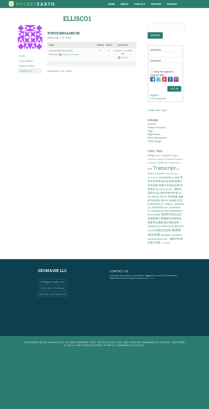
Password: (155, 60)
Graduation (152, 163)
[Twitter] (158, 81)
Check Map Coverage (52, 288)
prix (150, 168)
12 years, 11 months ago (122, 52)
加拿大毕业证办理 (169, 185)
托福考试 (156, 200)
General (75, 54)
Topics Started (26, 61)
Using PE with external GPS (61, 50)
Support (156, 4)
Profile (22, 56)
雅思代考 (175, 238)
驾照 (158, 242)
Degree (167, 155)
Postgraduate (174, 163)
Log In (174, 89)
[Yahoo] (176, 81)
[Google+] (164, 81)
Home (111, 4)
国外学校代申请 (169, 192)
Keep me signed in (163, 71)
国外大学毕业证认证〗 (165, 189)
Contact (139, 4)
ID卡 (160, 162)
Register (154, 95)
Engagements (25, 70)
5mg (150, 155)
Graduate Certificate (174, 159)
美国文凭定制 (163, 230)
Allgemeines (154, 134)
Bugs (150, 130)
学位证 (155, 196)
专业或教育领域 (165, 177)
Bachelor (158, 155)
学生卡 (163, 196)
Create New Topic (157, 110)
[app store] (183, 4)
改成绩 (173, 200)
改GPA (165, 200)
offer (166, 163)
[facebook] (197, 4)
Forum (151, 278)
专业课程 (175, 177)
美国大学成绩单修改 (172, 211)
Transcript (164, 168)
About (125, 4)
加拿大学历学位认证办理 (165, 179)
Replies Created (26, 65)
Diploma (160, 159)
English (172, 4)
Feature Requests (157, 127)
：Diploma (165, 243)
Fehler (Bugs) (155, 141)
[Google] (170, 81)
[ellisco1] (30, 52)
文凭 (179, 200)
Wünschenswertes (157, 137)
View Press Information (52, 294)
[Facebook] (152, 81)
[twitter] (190, 4)
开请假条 (173, 196)
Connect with (157, 75)
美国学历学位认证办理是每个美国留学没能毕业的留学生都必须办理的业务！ (165, 218)
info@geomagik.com (52, 281)
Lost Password (158, 98)
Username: (155, 49)
